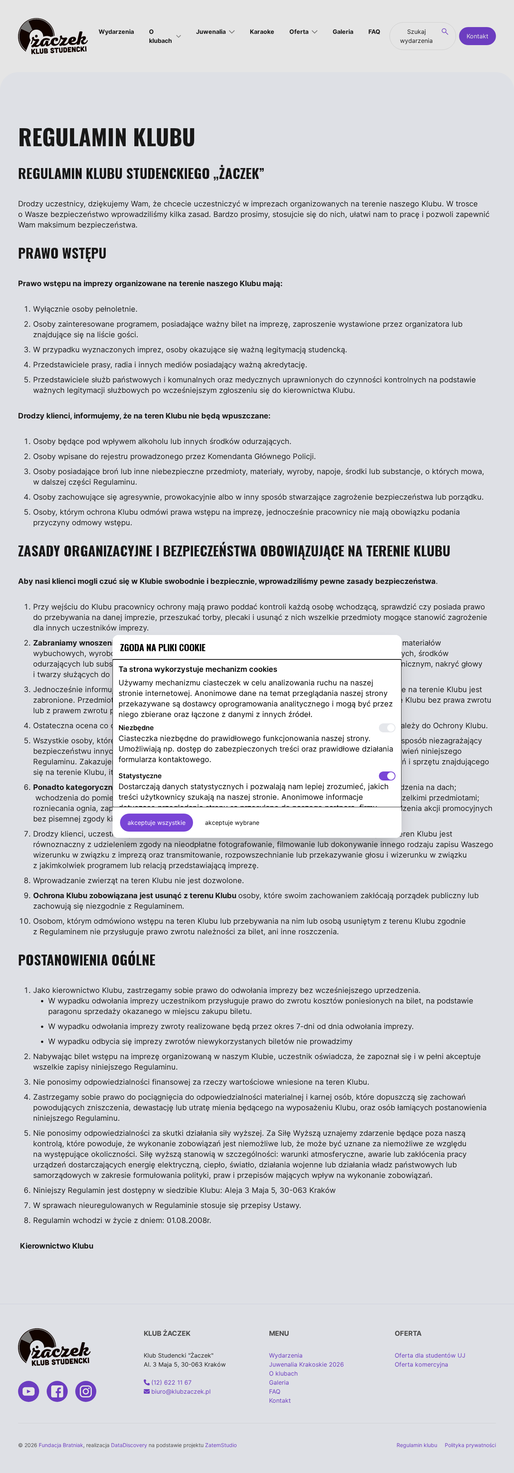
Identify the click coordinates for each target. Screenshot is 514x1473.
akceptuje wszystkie (157, 822)
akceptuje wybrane (232, 822)
